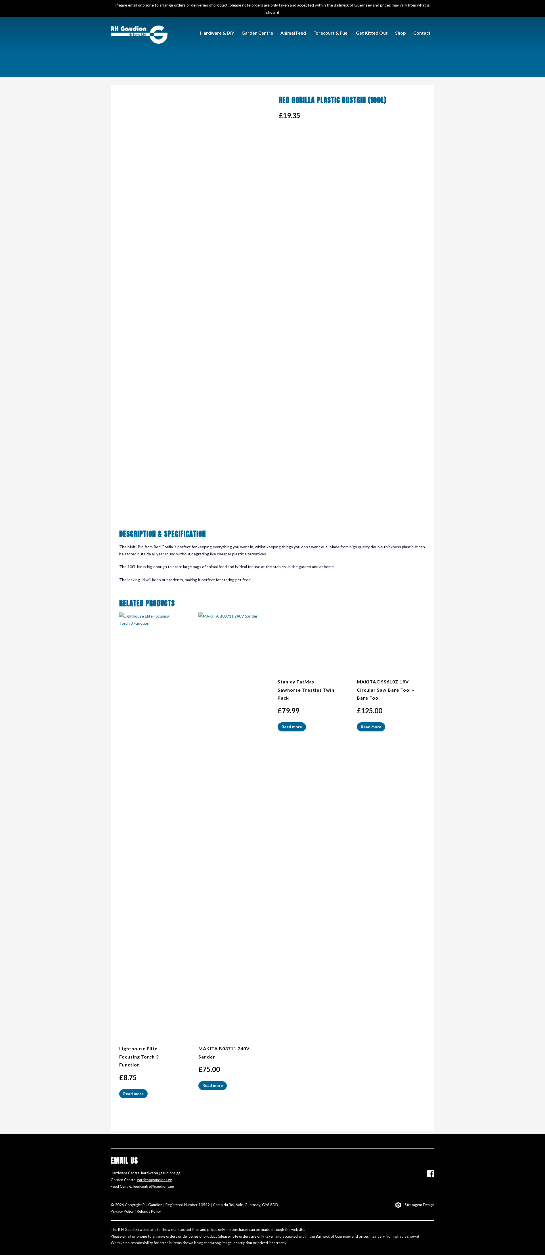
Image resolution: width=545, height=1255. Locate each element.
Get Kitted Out (372, 32)
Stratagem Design (419, 1204)
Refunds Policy (149, 1211)
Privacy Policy (122, 1211)
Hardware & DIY (217, 32)
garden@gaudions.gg (154, 1179)
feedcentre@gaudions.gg (153, 1186)
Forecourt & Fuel (331, 32)
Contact (422, 32)
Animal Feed (293, 32)
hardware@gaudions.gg (160, 1173)
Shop (400, 32)
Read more (133, 1093)
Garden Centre (257, 32)
